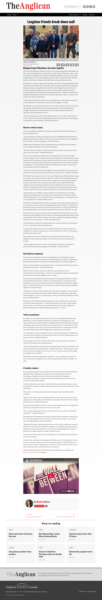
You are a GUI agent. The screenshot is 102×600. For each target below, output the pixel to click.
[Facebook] (84, 6)
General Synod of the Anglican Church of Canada (36, 591)
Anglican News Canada (11, 591)
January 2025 (28, 65)
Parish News (73, 529)
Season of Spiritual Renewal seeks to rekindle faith (50, 554)
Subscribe (84, 14)
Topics (14, 14)
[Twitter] (87, 6)
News (11, 529)
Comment (12, 547)
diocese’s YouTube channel (31, 452)
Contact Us (92, 14)
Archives (9, 14)
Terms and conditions (91, 591)
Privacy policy (82, 591)
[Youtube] (93, 6)
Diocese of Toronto (73, 14)
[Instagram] (90, 6)
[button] (58, 65)
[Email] (46, 506)
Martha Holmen (27, 64)
